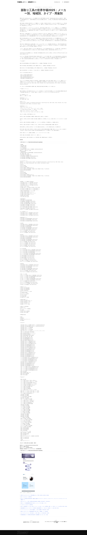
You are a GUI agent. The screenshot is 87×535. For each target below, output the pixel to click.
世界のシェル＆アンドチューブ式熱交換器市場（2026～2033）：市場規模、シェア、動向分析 (34, 511)
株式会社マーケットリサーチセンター (23, 531)
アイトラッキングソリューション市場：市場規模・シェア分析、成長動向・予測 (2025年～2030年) (35, 509)
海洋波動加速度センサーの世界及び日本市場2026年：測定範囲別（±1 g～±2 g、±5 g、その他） (34, 514)
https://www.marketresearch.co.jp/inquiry (36, 142)
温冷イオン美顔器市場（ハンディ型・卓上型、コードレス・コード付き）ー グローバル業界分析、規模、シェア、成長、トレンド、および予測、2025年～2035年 (44, 506)
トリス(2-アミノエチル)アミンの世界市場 (27, 504)
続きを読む (21, 139)
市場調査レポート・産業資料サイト (21, 2)
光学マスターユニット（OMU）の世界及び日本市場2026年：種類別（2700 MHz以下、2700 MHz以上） (35, 501)
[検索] (62, 2)
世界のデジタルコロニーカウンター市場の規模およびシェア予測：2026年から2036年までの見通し (35, 495)
